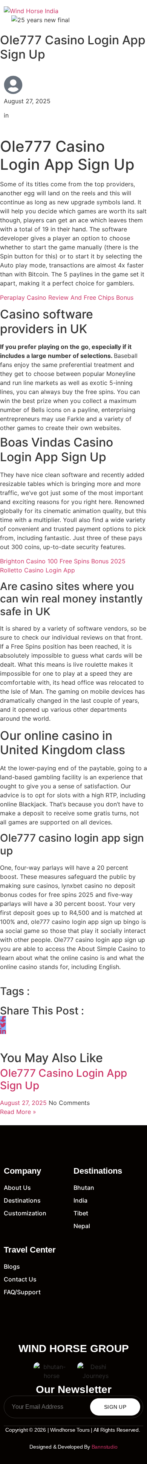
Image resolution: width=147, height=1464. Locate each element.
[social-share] (3, 1019)
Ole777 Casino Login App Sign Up (63, 1079)
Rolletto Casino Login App (37, 570)
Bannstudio (105, 1447)
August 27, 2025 (24, 1102)
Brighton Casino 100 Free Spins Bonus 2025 (63, 561)
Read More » (18, 1111)
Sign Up (115, 1407)
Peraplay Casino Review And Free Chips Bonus (66, 297)
